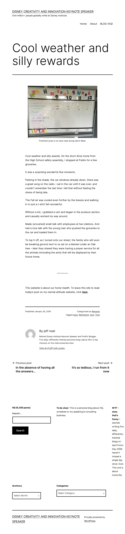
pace (75, 315)
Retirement (84, 315)
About (93, 23)
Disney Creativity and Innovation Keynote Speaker (53, 11)
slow (92, 315)
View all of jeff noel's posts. (52, 348)
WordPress (89, 521)
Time (97, 315)
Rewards (96, 311)
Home (83, 23)
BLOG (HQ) (106, 23)
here (85, 292)
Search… (16, 413)
